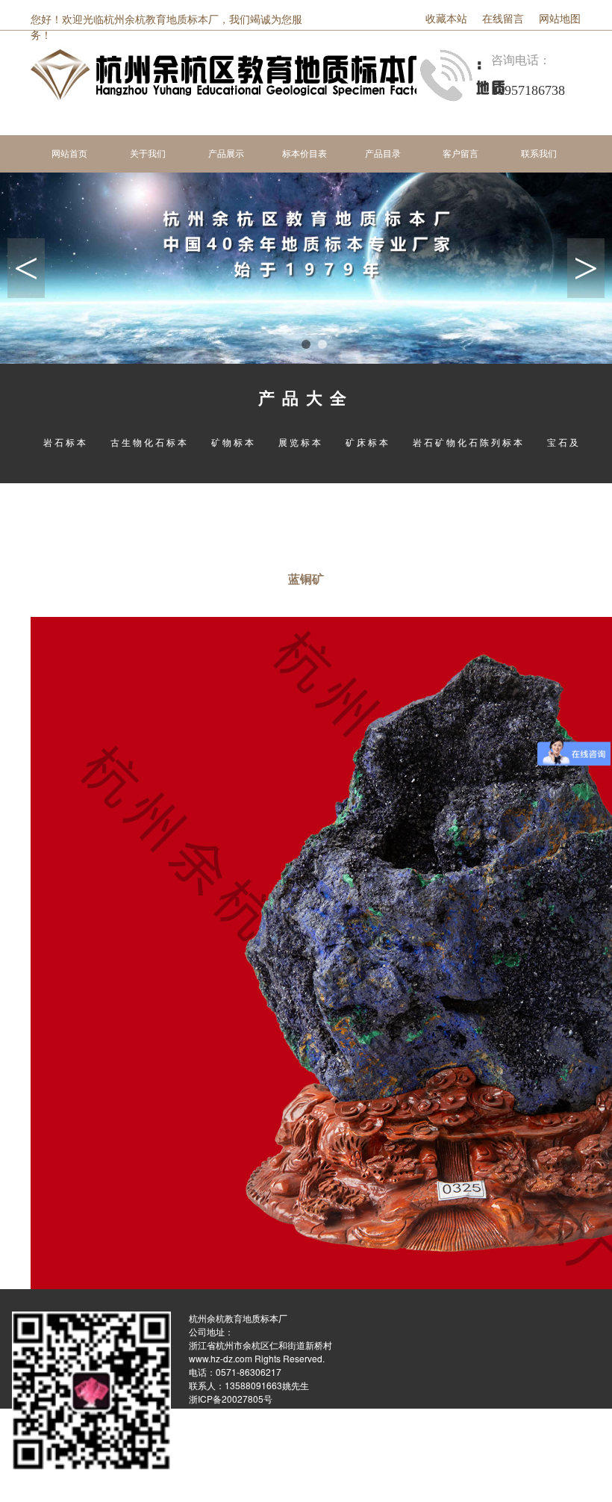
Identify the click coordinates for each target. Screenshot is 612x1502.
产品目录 (383, 154)
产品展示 (226, 154)
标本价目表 (304, 154)
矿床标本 (368, 441)
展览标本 (300, 441)
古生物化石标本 (149, 441)
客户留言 (460, 154)
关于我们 (148, 154)
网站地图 (560, 19)
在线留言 (503, 19)
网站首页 (69, 154)
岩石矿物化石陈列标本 (469, 441)
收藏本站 (446, 19)
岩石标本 (65, 441)
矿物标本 (233, 441)
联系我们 (539, 154)
